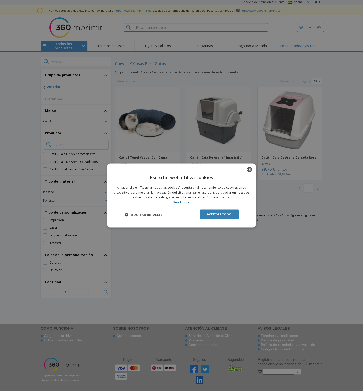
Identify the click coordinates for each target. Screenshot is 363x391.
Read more (181, 202)
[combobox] (249, 169)
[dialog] (181, 195)
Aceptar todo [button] (219, 214)
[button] (143, 214)
